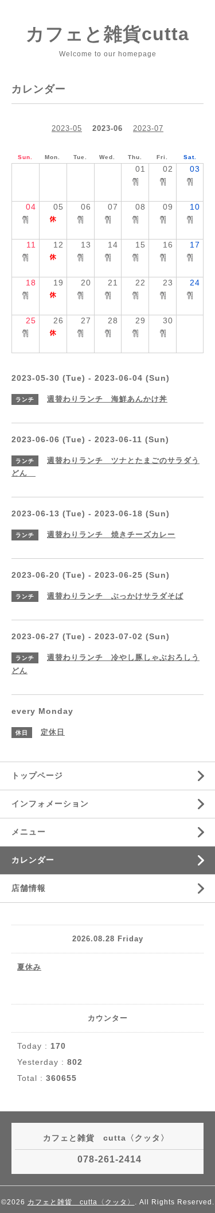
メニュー (28, 831)
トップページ (37, 775)
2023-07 (148, 128)
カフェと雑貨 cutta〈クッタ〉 (81, 1202)
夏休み (29, 967)
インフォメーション (50, 803)
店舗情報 (28, 888)
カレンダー (32, 859)
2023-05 (67, 128)
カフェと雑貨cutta (107, 34)
